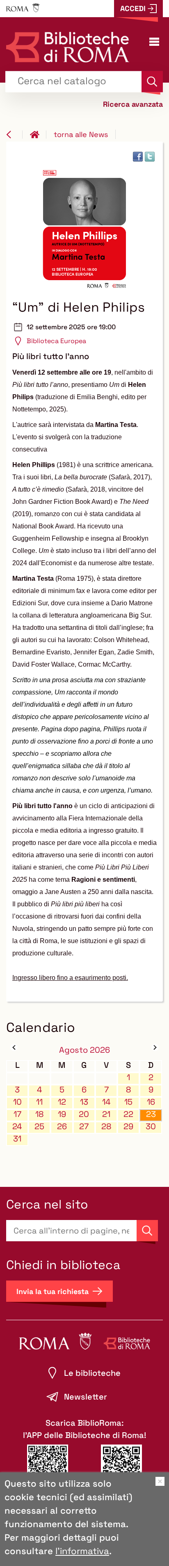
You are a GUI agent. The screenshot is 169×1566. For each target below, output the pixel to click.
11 (39, 1102)
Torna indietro (14, 134)
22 (128, 1114)
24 (17, 1126)
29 (128, 1126)
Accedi (133, 8)
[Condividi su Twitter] (150, 157)
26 (62, 1126)
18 (39, 1114)
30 (151, 1126)
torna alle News (81, 134)
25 (39, 1126)
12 (62, 1102)
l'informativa (82, 1551)
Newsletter (85, 1396)
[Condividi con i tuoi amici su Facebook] (138, 157)
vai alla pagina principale (38, 134)
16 (151, 1102)
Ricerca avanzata (133, 103)
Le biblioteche (92, 1373)
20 (84, 1114)
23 (151, 1114)
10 (17, 1102)
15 (128, 1102)
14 (106, 1102)
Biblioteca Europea (56, 341)
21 (106, 1114)
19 (62, 1114)
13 (84, 1102)
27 (84, 1126)
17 (17, 1114)
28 (106, 1126)
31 (17, 1139)
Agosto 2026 (84, 1050)
